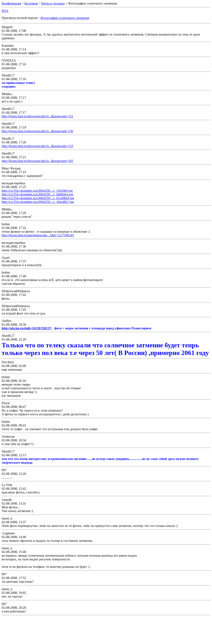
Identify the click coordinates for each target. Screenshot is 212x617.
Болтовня (31, 3)
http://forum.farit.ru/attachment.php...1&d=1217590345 (38, 235)
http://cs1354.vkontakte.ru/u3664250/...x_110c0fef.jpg (37, 190)
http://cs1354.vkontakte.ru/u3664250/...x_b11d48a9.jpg (38, 198)
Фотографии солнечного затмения (64, 18)
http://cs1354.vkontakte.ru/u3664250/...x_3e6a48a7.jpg (38, 202)
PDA (5, 11)
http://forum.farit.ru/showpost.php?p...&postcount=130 (37, 131)
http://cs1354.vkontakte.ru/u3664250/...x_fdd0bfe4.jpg (37, 194)
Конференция (11, 3)
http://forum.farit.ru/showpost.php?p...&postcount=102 (37, 161)
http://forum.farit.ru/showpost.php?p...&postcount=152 (37, 116)
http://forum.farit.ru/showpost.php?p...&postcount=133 (37, 146)
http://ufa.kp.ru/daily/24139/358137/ (27, 328)
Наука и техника (53, 3)
